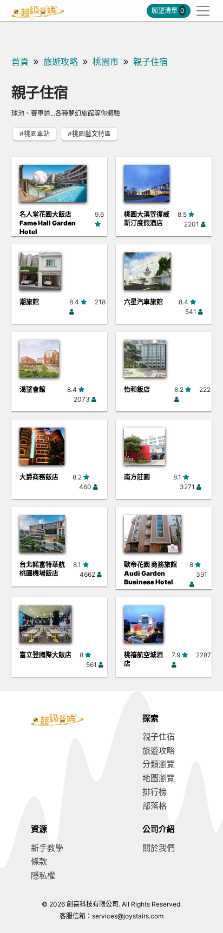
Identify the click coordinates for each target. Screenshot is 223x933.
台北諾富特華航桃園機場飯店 (42, 569)
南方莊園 (137, 477)
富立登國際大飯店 (45, 655)
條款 (39, 861)
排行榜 (154, 792)
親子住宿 (150, 61)
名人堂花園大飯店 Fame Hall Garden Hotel (47, 223)
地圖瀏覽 (158, 778)
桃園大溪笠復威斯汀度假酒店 (146, 218)
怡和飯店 (137, 389)
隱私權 (43, 875)
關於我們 (158, 848)
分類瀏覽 (158, 764)
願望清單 (168, 10)
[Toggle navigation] (200, 11)
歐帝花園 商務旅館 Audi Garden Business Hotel (150, 573)
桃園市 (106, 61)
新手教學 (47, 848)
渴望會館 (32, 389)
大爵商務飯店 (38, 477)
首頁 (20, 61)
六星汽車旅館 (143, 302)
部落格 (154, 806)
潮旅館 (29, 302)
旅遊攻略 (60, 61)
